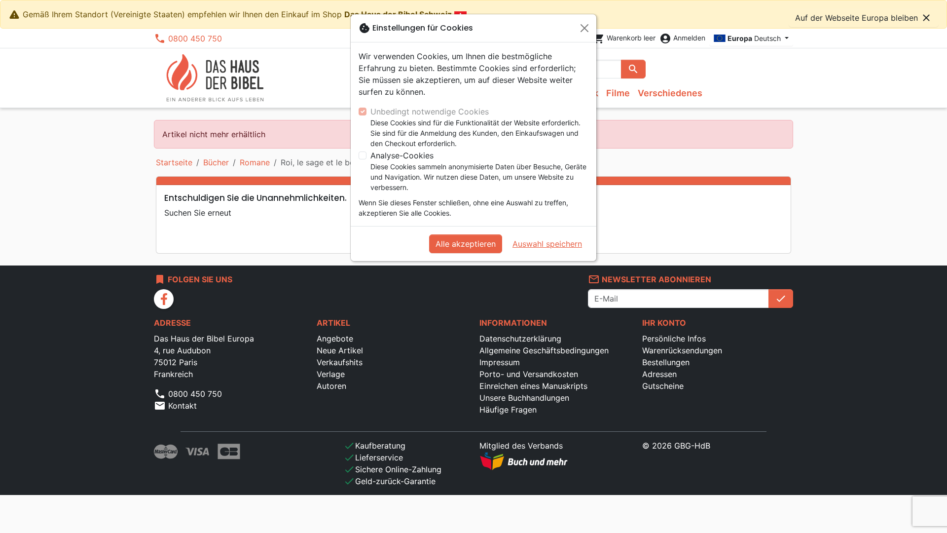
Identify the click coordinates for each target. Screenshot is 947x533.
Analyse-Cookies (402, 155)
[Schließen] (584, 28)
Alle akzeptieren (466, 244)
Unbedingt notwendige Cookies (429, 111)
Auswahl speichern (547, 244)
